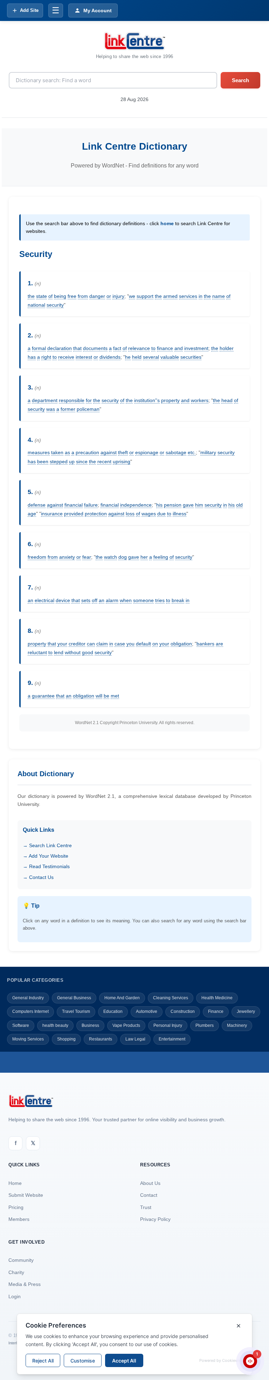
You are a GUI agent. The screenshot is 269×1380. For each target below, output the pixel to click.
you (130, 643)
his (159, 505)
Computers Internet (30, 1011)
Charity (16, 1272)
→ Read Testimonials (46, 866)
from (83, 296)
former (68, 409)
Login (14, 1296)
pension (172, 505)
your (62, 643)
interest (84, 357)
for (89, 400)
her (144, 557)
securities (190, 357)
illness (179, 513)
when (126, 600)
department (44, 400)
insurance (52, 513)
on (155, 643)
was (50, 409)
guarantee (43, 696)
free (72, 296)
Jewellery (246, 1011)
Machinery (237, 1025)
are (219, 643)
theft (123, 452)
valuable (169, 357)
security (55, 305)
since (82, 461)
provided (73, 513)
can (91, 643)
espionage (146, 452)
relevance (139, 348)
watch (110, 557)
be (106, 696)
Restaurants (100, 1039)
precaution (87, 452)
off (94, 600)
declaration (59, 348)
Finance (215, 1011)
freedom (37, 557)
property (170, 400)
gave (188, 505)
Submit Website (25, 1195)
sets (85, 600)
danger (97, 296)
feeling (160, 557)
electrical (44, 600)
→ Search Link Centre (47, 845)
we (132, 296)
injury (118, 296)
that (77, 348)
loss (130, 513)
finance (165, 348)
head (227, 400)
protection (96, 513)
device (63, 600)
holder (227, 348)
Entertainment (172, 1039)
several (151, 357)
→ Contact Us (38, 877)
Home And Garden (122, 997)
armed (170, 296)
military (208, 452)
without (73, 652)
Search (240, 80)
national (36, 305)
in (200, 296)
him (199, 505)
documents (95, 348)
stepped (59, 461)
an (30, 600)
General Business (74, 997)
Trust (145, 1207)
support (145, 296)
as (67, 452)
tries (160, 600)
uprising (121, 461)
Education (113, 1011)
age (32, 513)
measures (39, 452)
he (128, 357)
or (108, 296)
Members (18, 1219)
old (239, 505)
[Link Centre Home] (134, 41)
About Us (150, 1183)
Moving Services (28, 1039)
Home (15, 1183)
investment (196, 348)
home (167, 223)
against (109, 452)
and (178, 348)
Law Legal (135, 1039)
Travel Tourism (76, 1011)
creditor (77, 643)
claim (102, 643)
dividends (109, 357)
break (178, 600)
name (218, 296)
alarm (112, 600)
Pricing (15, 1207)
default (143, 643)
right (46, 357)
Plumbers (204, 1025)
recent (104, 461)
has (32, 357)
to (153, 348)
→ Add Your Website (45, 856)
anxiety (67, 557)
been (42, 461)
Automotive (146, 1011)
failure (91, 505)
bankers (205, 643)
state (41, 296)
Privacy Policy (155, 1219)
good (87, 652)
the (31, 296)
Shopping (66, 1039)
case (120, 643)
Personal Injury (167, 1025)
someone (143, 600)
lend (58, 652)
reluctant (37, 652)
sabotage (176, 452)
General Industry (28, 997)
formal (39, 348)
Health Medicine (217, 997)
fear (86, 557)
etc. (192, 452)
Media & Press (24, 1284)
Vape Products (126, 1025)
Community (21, 1260)
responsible (71, 400)
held (137, 357)
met (115, 696)
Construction (183, 1011)
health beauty (55, 1025)
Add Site (29, 10)
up (72, 461)
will (99, 696)
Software (20, 1025)
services (188, 296)
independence (136, 505)
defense (37, 505)
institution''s (147, 400)
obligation (181, 643)
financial (73, 505)
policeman (88, 409)
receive (66, 357)
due (161, 513)
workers (199, 400)
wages (149, 513)
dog (122, 557)
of (50, 296)
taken (57, 452)
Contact (148, 1195)
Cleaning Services (170, 997)
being (60, 296)
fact (117, 348)
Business (90, 1025)
